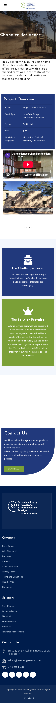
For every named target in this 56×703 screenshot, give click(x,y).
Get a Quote (8, 546)
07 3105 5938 (16, 666)
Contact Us (7, 587)
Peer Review (8, 606)
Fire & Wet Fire (9, 621)
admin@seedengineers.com (24, 660)
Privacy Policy (9, 571)
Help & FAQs (8, 582)
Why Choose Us (10, 551)
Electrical (6, 616)
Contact (29, 698)
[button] (6, 203)
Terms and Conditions (12, 577)
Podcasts (6, 556)
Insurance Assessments (13, 631)
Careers (6, 561)
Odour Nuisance (10, 611)
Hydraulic (6, 626)
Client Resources (10, 566)
